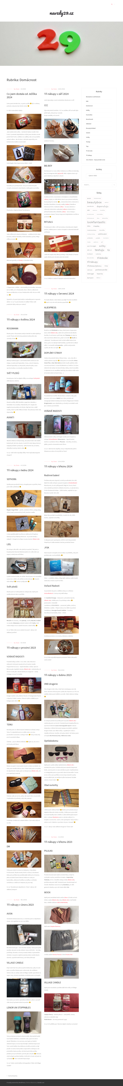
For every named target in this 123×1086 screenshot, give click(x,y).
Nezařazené (89, 119)
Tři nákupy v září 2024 (56, 94)
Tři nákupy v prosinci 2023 (21, 647)
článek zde (54, 333)
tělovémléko (90, 258)
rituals (89, 242)
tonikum (90, 254)
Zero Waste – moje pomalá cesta (95, 160)
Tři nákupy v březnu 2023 (58, 842)
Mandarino (56, 817)
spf (102, 242)
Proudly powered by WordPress (16, 1082)
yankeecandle (101, 270)
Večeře (88, 133)
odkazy (46, 199)
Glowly (21, 260)
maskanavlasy (91, 230)
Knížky (88, 110)
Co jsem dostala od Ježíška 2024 (22, 95)
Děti (87, 101)
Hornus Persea (57, 954)
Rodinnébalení (73, 483)
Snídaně (93, 128)
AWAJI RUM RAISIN (62, 902)
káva (98, 218)
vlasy (106, 266)
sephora (95, 242)
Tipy (87, 146)
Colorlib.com (40, 1082)
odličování (102, 234)
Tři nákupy (89, 155)
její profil (60, 173)
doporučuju (102, 206)
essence (95, 210)
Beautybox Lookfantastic (93, 97)
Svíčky (88, 137)
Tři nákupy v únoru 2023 (20, 904)
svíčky (102, 246)
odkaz (67, 204)
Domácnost (89, 106)
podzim (98, 238)
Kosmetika (89, 115)
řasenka (100, 274)
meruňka (102, 230)
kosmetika (100, 214)
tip (108, 250)
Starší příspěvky (12, 1076)
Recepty (88, 128)
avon (89, 198)
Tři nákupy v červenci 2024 (59, 293)
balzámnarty (97, 198)
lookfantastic (96, 222)
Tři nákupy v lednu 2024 (20, 470)
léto (88, 226)
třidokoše (102, 258)
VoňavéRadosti (53, 439)
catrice (106, 202)
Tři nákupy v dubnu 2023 (58, 675)
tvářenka (98, 254)
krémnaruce (90, 218)
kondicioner (90, 214)
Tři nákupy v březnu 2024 (58, 466)
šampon (90, 278)
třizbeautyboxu (94, 266)
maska (96, 226)
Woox (66, 897)
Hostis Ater (69, 954)
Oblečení (88, 124)
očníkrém (90, 238)
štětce (98, 277)
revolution (106, 238)
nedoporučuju (91, 234)
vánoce (89, 270)
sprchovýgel (91, 246)
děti (88, 210)
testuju (99, 249)
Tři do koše (89, 151)
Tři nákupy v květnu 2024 (21, 319)
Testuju (88, 142)
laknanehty (105, 218)
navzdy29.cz (61, 12)
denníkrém (90, 206)
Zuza (17, 89)
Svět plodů (36, 378)
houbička (102, 210)
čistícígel (90, 274)
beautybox (94, 202)
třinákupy (92, 262)
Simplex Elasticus (55, 926)
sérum (89, 250)
